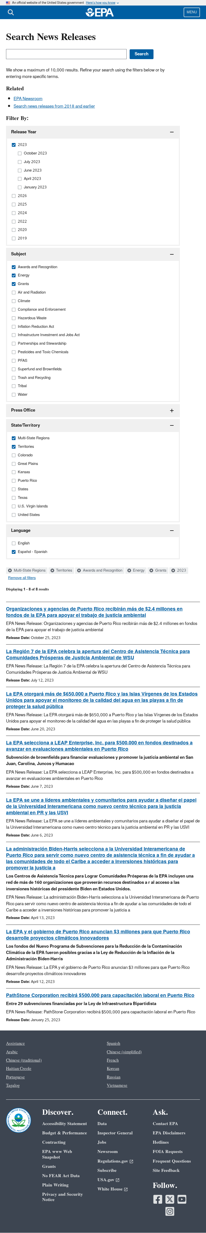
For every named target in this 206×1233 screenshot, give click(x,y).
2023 (181, 570)
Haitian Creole (18, 1068)
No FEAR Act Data (61, 1175)
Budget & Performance (64, 1133)
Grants (160, 570)
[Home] (100, 12)
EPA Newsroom (28, 98)
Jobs (101, 1142)
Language (20, 530)
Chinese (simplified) (124, 1052)
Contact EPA (165, 1123)
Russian (113, 1077)
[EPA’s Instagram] (170, 1211)
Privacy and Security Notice (62, 1197)
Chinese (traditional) (24, 1060)
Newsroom (107, 1151)
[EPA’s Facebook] (158, 1199)
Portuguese (15, 1077)
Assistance (15, 1043)
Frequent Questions (172, 1161)
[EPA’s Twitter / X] (170, 1199)
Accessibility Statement (64, 1123)
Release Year (23, 132)
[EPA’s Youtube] (182, 1199)
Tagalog (13, 1085)
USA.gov (105, 1179)
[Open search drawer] (11, 12)
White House (110, 1189)
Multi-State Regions (29, 570)
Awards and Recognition (102, 570)
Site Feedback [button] (166, 1170)
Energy (138, 570)
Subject (18, 254)
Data (102, 1123)
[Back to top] (192, 1219)
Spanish (113, 1043)
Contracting (54, 1142)
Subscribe (107, 1170)
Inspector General (115, 1133)
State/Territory (25, 425)
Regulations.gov (112, 1161)
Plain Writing (55, 1185)
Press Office (23, 410)
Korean (113, 1068)
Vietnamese (117, 1085)
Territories (63, 570)
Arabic (12, 1052)
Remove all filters (22, 578)
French (113, 1060)
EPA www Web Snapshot (57, 1154)
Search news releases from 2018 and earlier (54, 106)
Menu (192, 12)
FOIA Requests (168, 1151)
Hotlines (161, 1142)
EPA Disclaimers (169, 1133)
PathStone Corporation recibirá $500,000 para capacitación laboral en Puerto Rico (100, 995)
